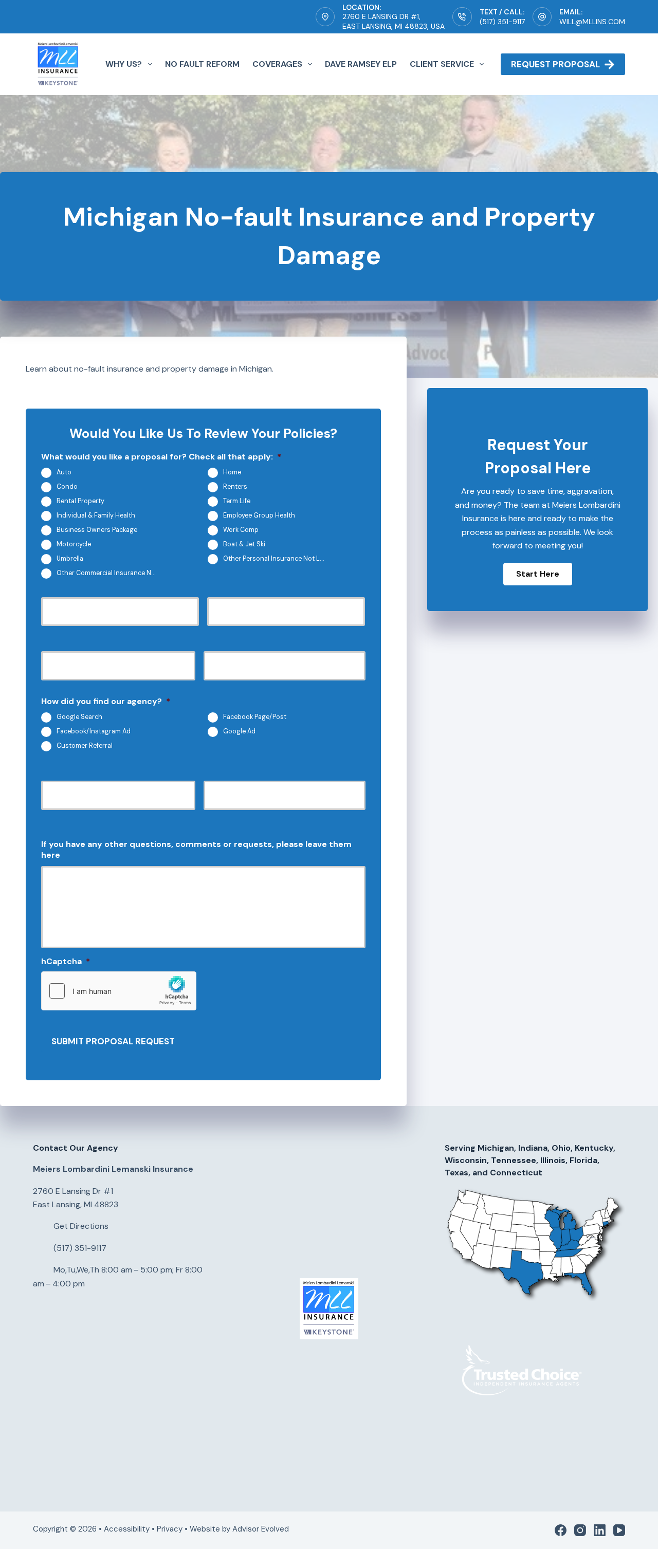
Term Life (236, 501)
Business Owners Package (97, 530)
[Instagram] (580, 1530)
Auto (64, 472)
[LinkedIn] (600, 1530)
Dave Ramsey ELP (361, 64)
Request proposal (555, 64)
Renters (235, 487)
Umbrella (70, 559)
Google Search (79, 717)
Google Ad (239, 732)
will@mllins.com (592, 21)
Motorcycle (74, 544)
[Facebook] (560, 1530)
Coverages (277, 64)
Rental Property (80, 501)
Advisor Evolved (261, 1529)
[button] (537, 574)
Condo (67, 487)
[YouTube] (619, 1530)
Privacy (169, 1529)
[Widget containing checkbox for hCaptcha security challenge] (118, 990)
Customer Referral (85, 746)
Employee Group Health (259, 515)
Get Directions (80, 1226)
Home (232, 472)
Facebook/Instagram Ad (94, 732)
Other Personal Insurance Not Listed (278, 559)
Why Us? (123, 64)
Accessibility (127, 1529)
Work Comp (241, 530)
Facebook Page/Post (254, 717)
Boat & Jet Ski (244, 544)
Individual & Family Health (96, 515)
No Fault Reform (202, 64)
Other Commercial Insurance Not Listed (111, 573)
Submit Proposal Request (113, 1041)
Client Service (442, 64)
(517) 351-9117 (502, 21)
